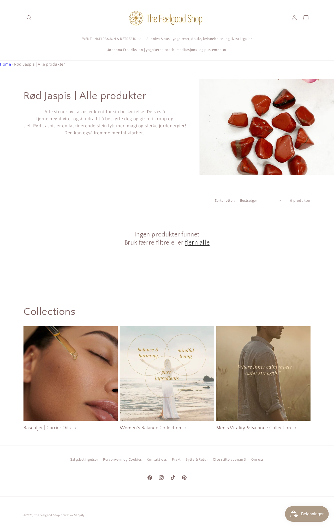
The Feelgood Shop (47, 515)
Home (5, 64)
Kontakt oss (157, 459)
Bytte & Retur (197, 459)
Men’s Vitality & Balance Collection (253, 428)
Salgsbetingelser (84, 459)
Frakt (176, 459)
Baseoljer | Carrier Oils (47, 428)
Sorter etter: (225, 200)
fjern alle (197, 242)
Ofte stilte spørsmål (230, 459)
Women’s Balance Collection (150, 428)
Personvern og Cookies (122, 459)
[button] (29, 18)
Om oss (257, 459)
